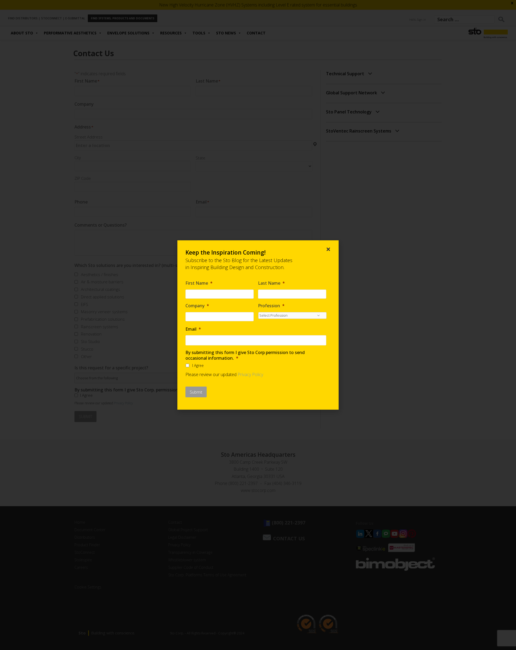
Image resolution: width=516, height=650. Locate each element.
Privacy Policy (250, 374)
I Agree (198, 365)
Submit (196, 392)
